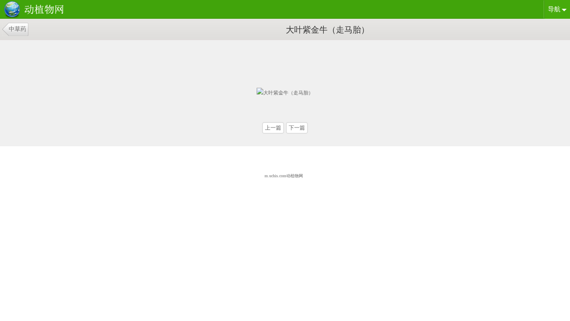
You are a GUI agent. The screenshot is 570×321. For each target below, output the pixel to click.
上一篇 (273, 128)
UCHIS (35, 9)
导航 (554, 9)
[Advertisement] (201, 61)
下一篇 (297, 128)
